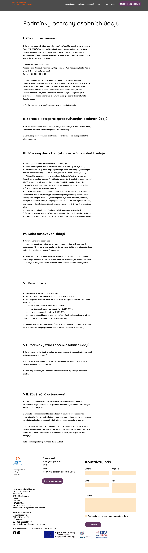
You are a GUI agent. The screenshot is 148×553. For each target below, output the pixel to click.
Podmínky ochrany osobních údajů (53, 472)
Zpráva (88, 496)
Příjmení (115, 469)
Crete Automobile (19, 2)
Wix (55, 528)
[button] (130, 3)
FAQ (45, 465)
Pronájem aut (19, 469)
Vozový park (49, 458)
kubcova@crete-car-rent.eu (32, 507)
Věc (113, 481)
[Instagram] (18, 532)
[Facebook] (14, 532)
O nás (45, 468)
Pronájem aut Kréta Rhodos (22, 4)
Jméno (88, 469)
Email (87, 481)
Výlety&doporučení (52, 461)
